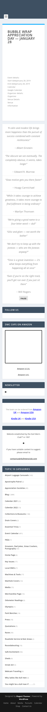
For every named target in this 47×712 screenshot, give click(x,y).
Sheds (7, 658)
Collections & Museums (15, 514)
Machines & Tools (13, 574)
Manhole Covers (12, 581)
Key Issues (9, 561)
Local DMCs (10, 568)
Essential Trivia (11, 527)
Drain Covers (10, 520)
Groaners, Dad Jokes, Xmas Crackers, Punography (21, 547)
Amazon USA (27, 412)
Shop (18, 706)
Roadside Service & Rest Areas (18, 639)
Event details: (13, 77)
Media (7, 587)
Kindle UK (16, 418)
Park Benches (11, 613)
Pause (23, 298)
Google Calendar (15, 90)
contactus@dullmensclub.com (23, 458)
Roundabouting (12, 645)
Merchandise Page (13, 594)
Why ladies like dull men (16, 677)
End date (11, 84)
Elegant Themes (23, 696)
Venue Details (14, 99)
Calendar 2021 (11, 501)
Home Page (10, 555)
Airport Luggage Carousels (17, 475)
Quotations (10, 626)
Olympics (9, 606)
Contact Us (26, 706)
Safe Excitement (12, 652)
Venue (10, 102)
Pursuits (28, 703)
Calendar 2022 (11, 507)
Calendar (12, 87)
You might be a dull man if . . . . (19, 684)
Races (7, 632)
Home (5, 703)
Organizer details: (15, 93)
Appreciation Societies (15, 488)
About (13, 703)
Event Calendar (12, 533)
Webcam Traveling (13, 671)
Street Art (9, 665)
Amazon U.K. (23, 374)
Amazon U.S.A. (23, 368)
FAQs (7, 540)
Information (13, 105)
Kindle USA (30, 418)
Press (7, 619)
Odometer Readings (14, 600)
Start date (12, 80)
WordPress (23, 699)
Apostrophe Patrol (13, 481)
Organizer (12, 96)
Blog (7, 494)
